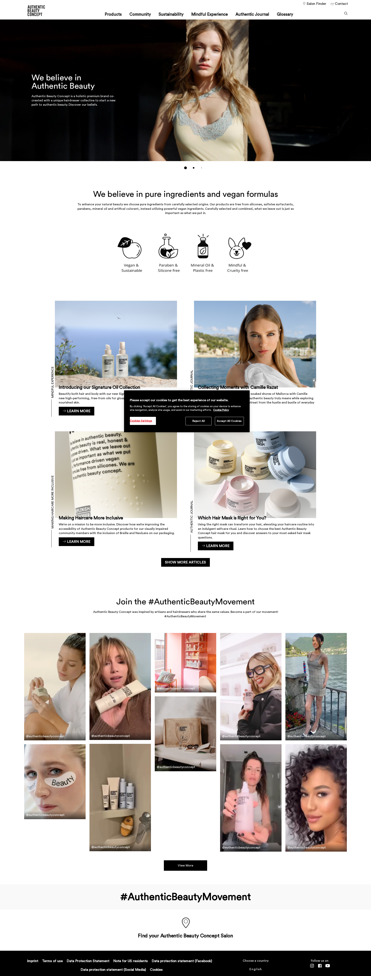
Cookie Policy (221, 410)
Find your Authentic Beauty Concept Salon (185, 935)
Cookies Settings (141, 421)
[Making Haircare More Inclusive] (116, 490)
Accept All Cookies (229, 421)
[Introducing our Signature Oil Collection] (116, 360)
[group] (185, 97)
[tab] (185, 167)
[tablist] (185, 168)
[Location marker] (185, 923)
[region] (187, 411)
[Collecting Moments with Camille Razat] (255, 360)
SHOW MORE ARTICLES (185, 562)
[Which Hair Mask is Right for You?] (255, 490)
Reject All (198, 421)
